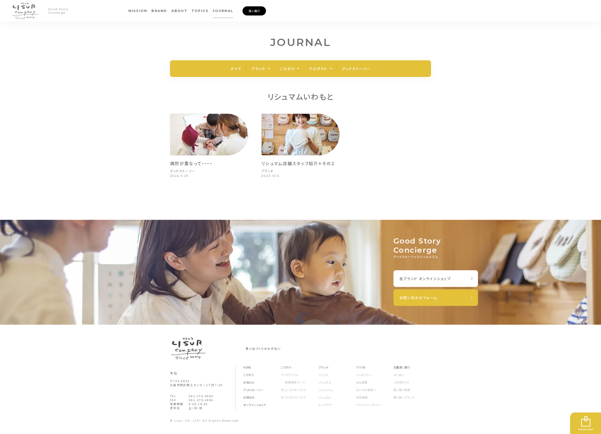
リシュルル (324, 397)
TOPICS (200, 11)
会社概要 (361, 382)
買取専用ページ (295, 382)
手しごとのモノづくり (293, 390)
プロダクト (318, 68)
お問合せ (249, 397)
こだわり (287, 68)
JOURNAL (223, 11)
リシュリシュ (325, 390)
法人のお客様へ (366, 390)
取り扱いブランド (403, 397)
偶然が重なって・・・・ (191, 163)
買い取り (254, 11)
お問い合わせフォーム (418, 297)
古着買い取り (401, 367)
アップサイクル (289, 375)
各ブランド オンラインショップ (425, 278)
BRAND (159, 11)
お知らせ (248, 382)
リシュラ (323, 375)
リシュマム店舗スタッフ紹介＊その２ (298, 163)
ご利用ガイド (401, 382)
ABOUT (179, 11)
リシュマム (324, 382)
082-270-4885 (201, 396)
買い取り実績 (401, 390)
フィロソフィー (364, 375)
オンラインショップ (254, 405)
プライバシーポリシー (369, 405)
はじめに (399, 375)
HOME (247, 367)
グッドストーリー (356, 68)
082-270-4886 (201, 400)
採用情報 (361, 397)
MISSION (137, 11)
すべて (236, 68)
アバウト (361, 367)
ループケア (324, 405)
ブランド (258, 68)
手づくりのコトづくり (293, 397)
